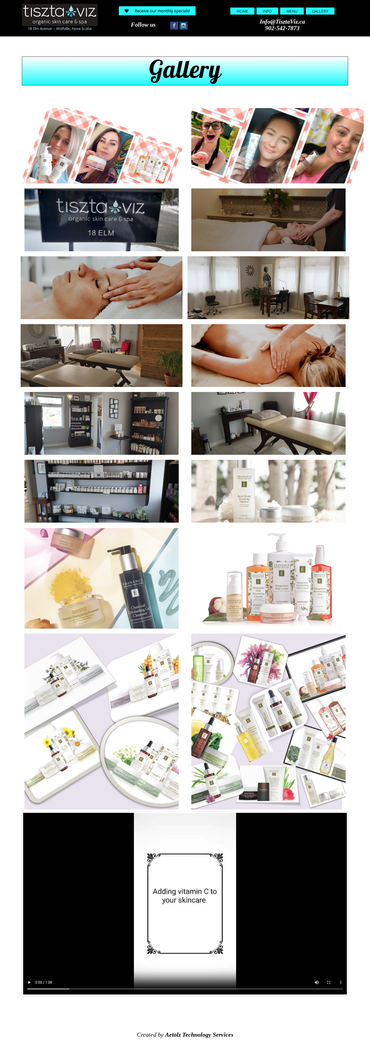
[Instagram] (183, 26)
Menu (292, 11)
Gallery (320, 11)
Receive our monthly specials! (162, 11)
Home (242, 11)
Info (267, 11)
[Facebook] (174, 26)
